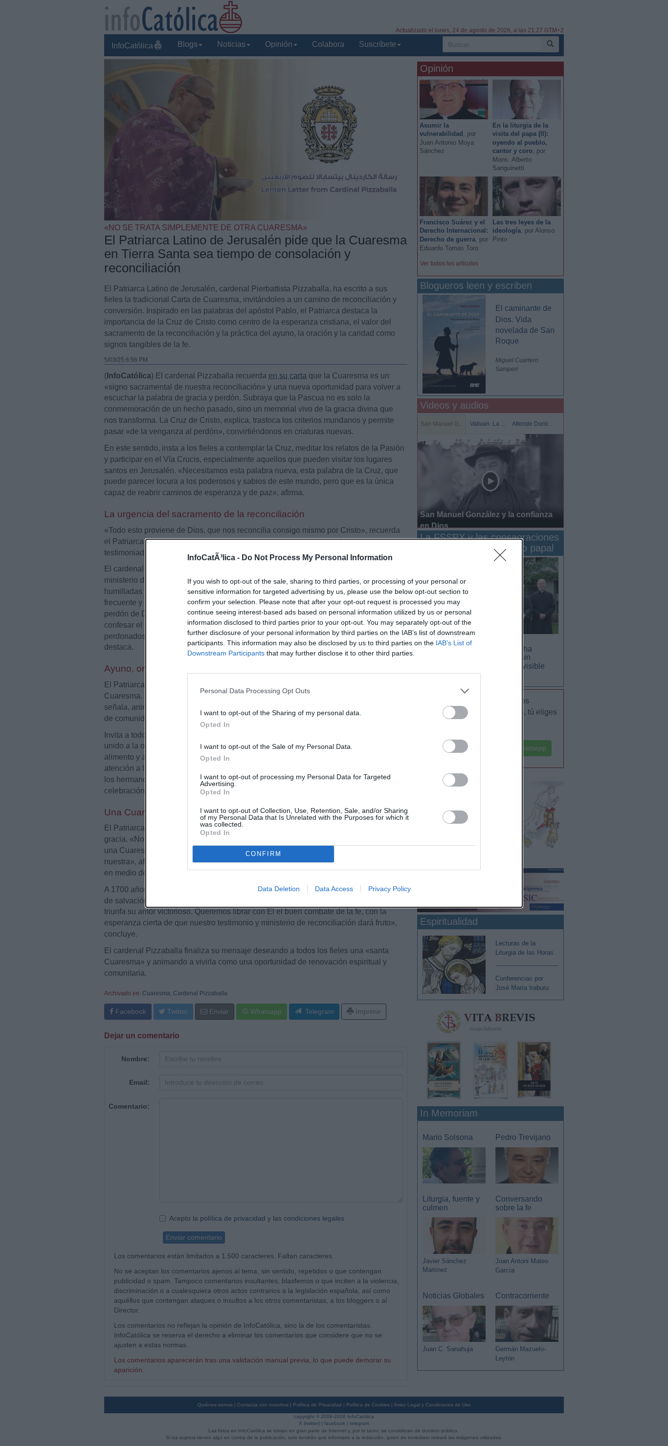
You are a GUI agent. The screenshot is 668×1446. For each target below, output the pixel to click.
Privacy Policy (389, 889)
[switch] (455, 712)
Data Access (334, 889)
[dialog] (334, 723)
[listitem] (334, 691)
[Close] (503, 558)
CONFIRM (263, 853)
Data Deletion (279, 889)
